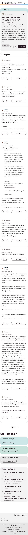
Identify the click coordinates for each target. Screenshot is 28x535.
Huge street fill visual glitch (12, 491)
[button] (11, 46)
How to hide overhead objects (13, 486)
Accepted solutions (10, 452)
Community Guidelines (13, 529)
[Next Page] (18, 427)
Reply (23, 46)
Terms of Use (18, 527)
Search (15, 3)
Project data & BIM (8, 476)
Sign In (25, 3)
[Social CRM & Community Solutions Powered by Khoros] (4, 520)
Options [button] (25, 9)
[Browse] (2, 3)
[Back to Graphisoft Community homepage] (9, 2)
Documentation (7, 493)
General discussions (9, 500)
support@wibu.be (11, 187)
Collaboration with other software (12, 483)
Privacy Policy (9, 527)
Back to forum (8, 442)
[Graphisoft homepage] (20, 515)
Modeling (6, 488)
